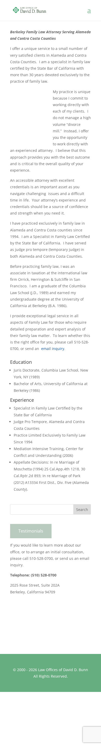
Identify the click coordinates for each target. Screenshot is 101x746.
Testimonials (30, 531)
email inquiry (52, 348)
